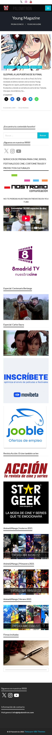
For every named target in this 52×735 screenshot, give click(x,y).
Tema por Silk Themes (34, 731)
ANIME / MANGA (23, 67)
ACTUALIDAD (9, 67)
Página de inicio (17, 24)
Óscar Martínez (23, 108)
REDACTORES (36, 67)
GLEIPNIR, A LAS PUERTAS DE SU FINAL (22, 74)
